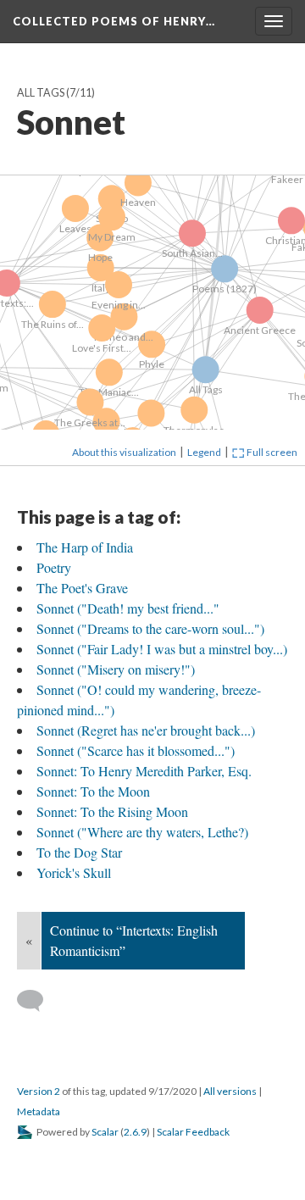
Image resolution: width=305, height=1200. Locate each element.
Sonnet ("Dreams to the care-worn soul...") (150, 628)
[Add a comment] (37, 1001)
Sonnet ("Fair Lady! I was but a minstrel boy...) (161, 649)
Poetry (53, 567)
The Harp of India (84, 547)
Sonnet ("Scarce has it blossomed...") (135, 750)
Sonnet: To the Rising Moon (112, 811)
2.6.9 (135, 1131)
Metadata (38, 1111)
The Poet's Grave (82, 588)
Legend (204, 452)
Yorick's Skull (73, 872)
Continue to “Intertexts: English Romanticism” (134, 940)
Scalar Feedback (193, 1131)
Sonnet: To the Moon (93, 791)
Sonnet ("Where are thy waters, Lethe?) (142, 832)
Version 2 (38, 1091)
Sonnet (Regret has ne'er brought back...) (145, 730)
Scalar (105, 1131)
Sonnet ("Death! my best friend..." (127, 608)
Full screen (271, 452)
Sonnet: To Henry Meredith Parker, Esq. (144, 771)
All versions (230, 1091)
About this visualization (124, 452)
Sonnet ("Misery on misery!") (115, 669)
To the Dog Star (79, 852)
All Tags (40, 92)
